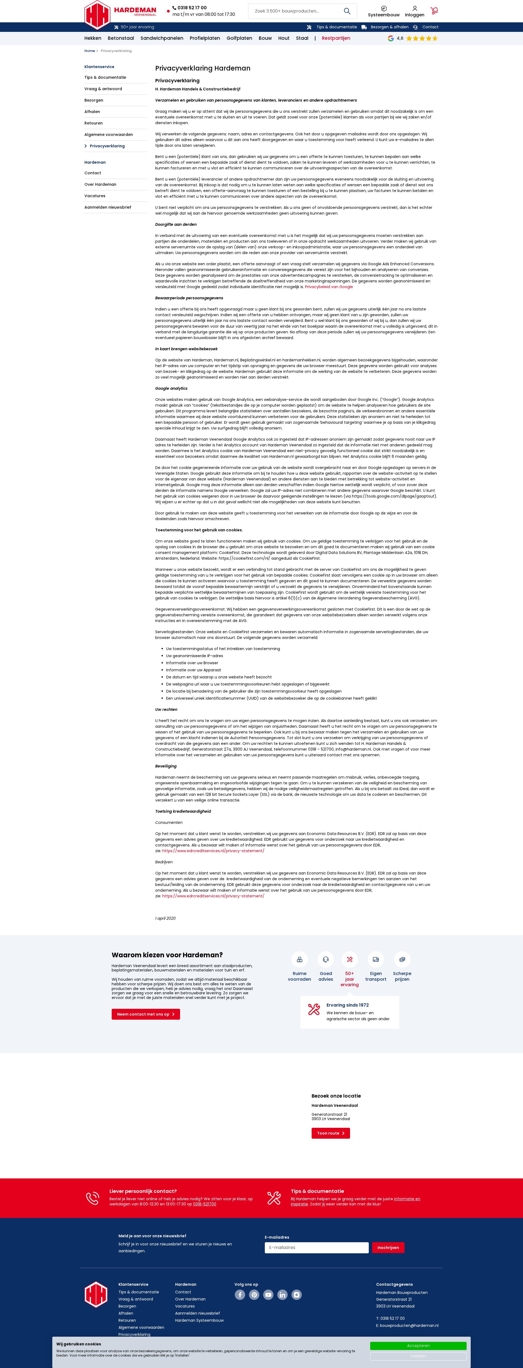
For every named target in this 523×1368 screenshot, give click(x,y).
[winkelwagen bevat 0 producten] (434, 11)
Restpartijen (336, 38)
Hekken (92, 38)
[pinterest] (254, 1294)
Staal (302, 38)
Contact (430, 27)
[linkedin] (282, 1294)
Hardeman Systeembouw (199, 1320)
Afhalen (92, 111)
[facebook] (240, 1294)
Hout (284, 38)
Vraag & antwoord (103, 89)
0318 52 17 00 (192, 8)
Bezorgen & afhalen (390, 27)
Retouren (93, 123)
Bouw (265, 38)
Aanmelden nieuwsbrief (107, 207)
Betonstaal (121, 38)
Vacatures (94, 196)
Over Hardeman (100, 184)
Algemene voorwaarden (108, 134)
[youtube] (268, 1294)
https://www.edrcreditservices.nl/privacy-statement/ (213, 851)
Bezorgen (93, 100)
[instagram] (296, 1294)
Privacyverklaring (107, 146)
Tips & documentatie (337, 27)
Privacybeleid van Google (329, 287)
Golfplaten (239, 38)
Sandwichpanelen (162, 38)
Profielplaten (205, 38)
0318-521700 (204, 1204)
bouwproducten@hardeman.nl (409, 1325)
